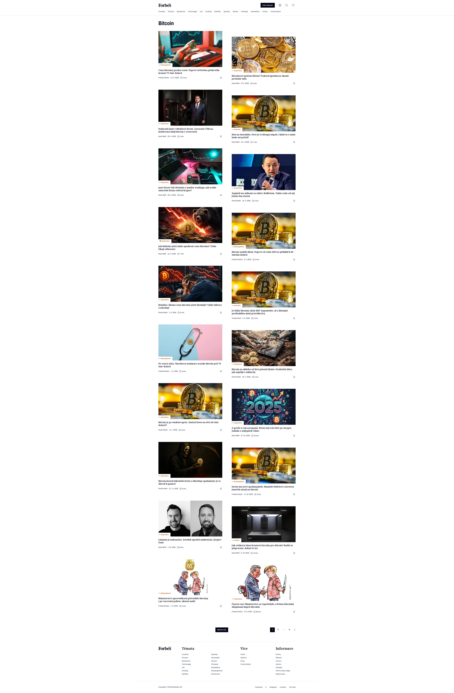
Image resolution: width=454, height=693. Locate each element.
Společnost (181, 11)
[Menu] (293, 5)
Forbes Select (275, 11)
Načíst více (221, 630)
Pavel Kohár (236, 201)
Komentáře (215, 658)
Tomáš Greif (236, 318)
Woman (235, 11)
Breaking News (217, 671)
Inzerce (278, 661)
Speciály (227, 11)
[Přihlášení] (280, 5)
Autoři (242, 654)
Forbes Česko (163, 78)
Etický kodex (280, 674)
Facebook (258, 687)
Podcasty (244, 11)
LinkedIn (283, 687)
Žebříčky (217, 11)
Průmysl (171, 11)
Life (201, 11)
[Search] (286, 5)
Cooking (208, 11)
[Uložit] (221, 78)
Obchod (243, 658)
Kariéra (278, 664)
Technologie (192, 11)
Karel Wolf (235, 83)
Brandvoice (215, 674)
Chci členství (267, 5)
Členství (279, 658)
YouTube (292, 687)
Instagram (273, 687)
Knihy (242, 661)
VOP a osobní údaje (283, 671)
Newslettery (255, 11)
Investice (161, 11)
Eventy (265, 11)
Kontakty (279, 667)
